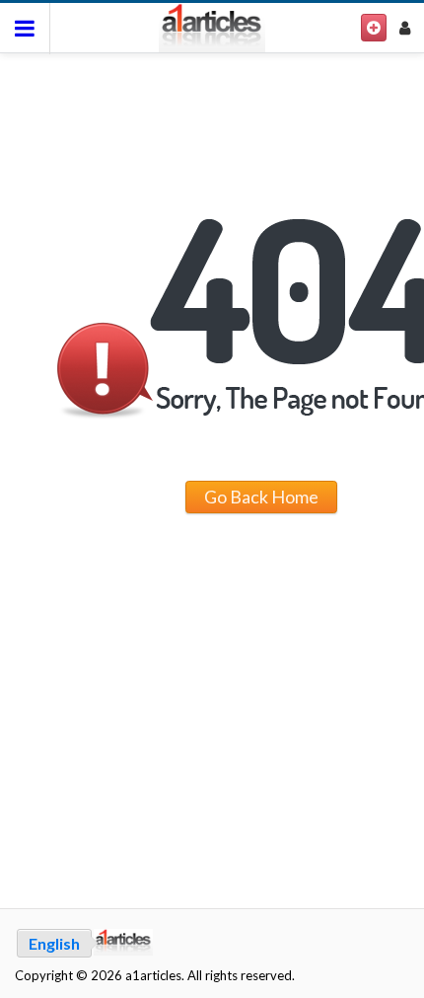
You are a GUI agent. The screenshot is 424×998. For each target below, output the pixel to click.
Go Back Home (261, 496)
